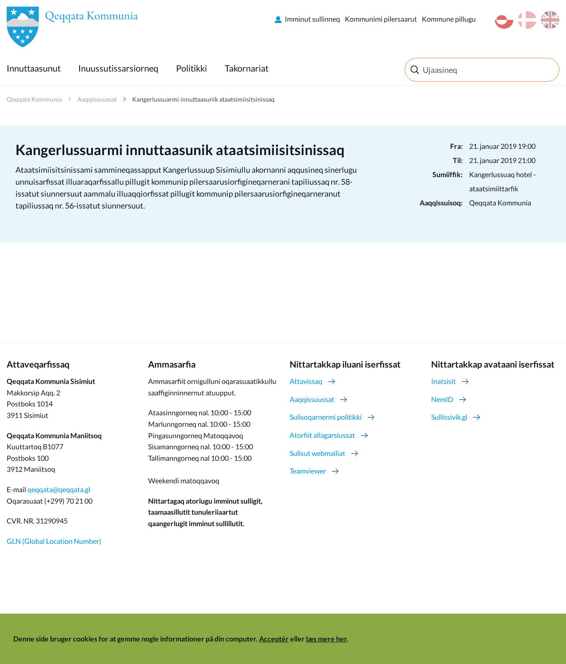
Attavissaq (306, 381)
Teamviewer (308, 471)
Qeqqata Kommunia (34, 99)
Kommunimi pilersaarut (381, 19)
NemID (442, 399)
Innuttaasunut (34, 68)
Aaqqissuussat (97, 99)
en (550, 20)
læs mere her (326, 638)
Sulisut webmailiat (317, 453)
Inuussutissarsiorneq (118, 68)
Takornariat (246, 68)
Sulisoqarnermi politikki (326, 417)
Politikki (191, 68)
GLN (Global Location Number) (54, 541)
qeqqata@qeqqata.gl (58, 489)
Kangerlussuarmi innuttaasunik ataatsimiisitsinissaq (203, 99)
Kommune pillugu (449, 19)
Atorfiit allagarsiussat (322, 435)
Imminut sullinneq (312, 19)
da (527, 20)
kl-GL (504, 20)
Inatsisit (443, 381)
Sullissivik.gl (449, 417)
